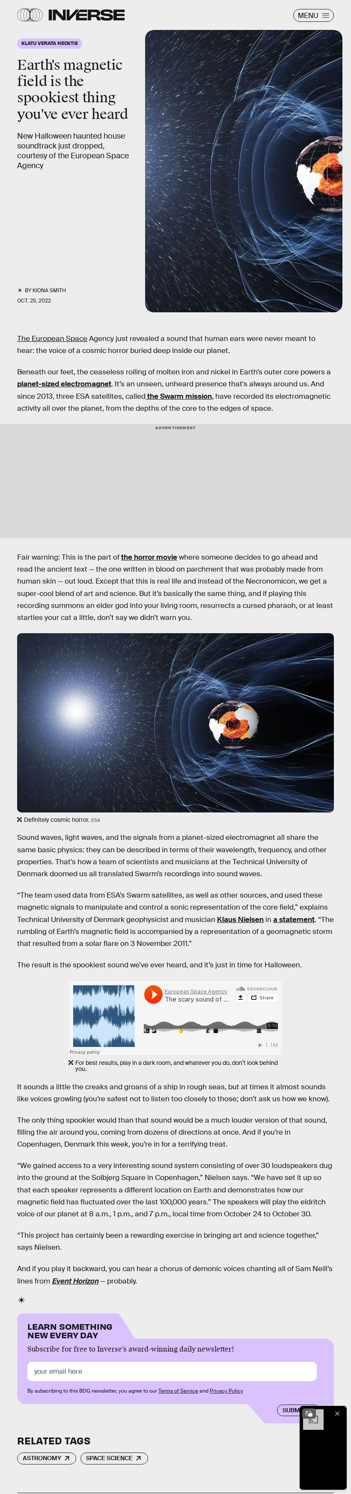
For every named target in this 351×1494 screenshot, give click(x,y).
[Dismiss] (337, 1413)
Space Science (109, 1458)
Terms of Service (178, 1390)
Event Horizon (75, 1281)
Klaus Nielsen (240, 919)
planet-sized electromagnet (64, 383)
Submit (294, 1410)
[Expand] (309, 1413)
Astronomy (42, 1458)
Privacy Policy (226, 1390)
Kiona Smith (49, 290)
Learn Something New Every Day (70, 1330)
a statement (294, 919)
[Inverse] (86, 15)
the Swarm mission (179, 396)
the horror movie (149, 557)
